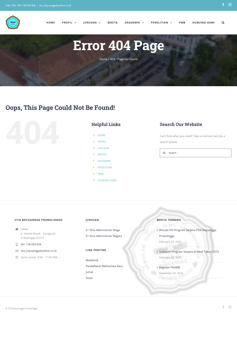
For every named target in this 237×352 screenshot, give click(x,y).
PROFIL (102, 141)
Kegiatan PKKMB (169, 267)
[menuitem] (50, 22)
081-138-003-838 (31, 244)
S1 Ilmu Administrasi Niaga (103, 230)
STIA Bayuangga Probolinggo (23, 308)
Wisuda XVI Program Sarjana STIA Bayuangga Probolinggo (187, 233)
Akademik (92, 260)
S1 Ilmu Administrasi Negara (104, 236)
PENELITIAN (105, 167)
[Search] (223, 22)
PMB (100, 174)
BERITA (102, 154)
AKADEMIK (104, 161)
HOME (102, 135)
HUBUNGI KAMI (107, 180)
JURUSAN (103, 148)
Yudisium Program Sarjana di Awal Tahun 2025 (189, 251)
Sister (89, 278)
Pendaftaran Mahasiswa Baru (104, 266)
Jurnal (89, 272)
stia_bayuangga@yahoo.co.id (55, 5)
